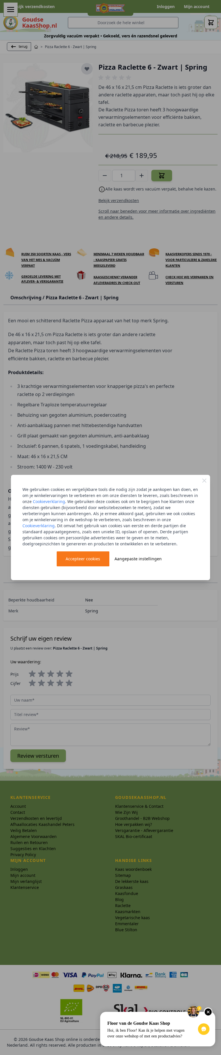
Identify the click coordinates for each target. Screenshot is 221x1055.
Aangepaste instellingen (138, 558)
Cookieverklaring (49, 501)
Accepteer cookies (83, 558)
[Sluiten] (204, 480)
